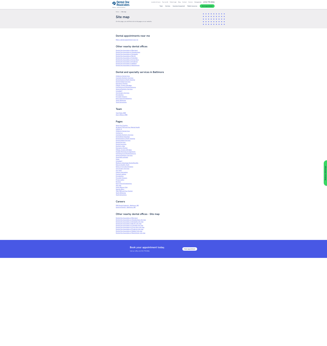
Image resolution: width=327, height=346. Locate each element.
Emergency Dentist (121, 83)
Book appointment (189, 249)
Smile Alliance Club (121, 187)
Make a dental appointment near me (127, 40)
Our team (119, 170)
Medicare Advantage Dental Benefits (127, 163)
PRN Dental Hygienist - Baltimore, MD (127, 205)
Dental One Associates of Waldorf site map (129, 231)
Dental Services (121, 142)
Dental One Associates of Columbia (127, 58)
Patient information (122, 172)
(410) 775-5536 (144, 251)
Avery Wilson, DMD (121, 115)
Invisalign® (119, 91)
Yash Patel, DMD (121, 113)
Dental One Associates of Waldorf (126, 63)
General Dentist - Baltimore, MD (126, 207)
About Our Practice (122, 125)
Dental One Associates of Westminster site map (130, 233)
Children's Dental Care (123, 76)
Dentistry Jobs (120, 146)
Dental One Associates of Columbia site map (129, 225)
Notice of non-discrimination (124, 167)
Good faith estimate (122, 157)
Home (117, 12)
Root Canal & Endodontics (124, 98)
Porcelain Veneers (121, 97)
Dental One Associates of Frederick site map (129, 229)
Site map (118, 185)
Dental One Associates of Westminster (128, 65)
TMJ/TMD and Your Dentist (124, 191)
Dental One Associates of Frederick (127, 62)
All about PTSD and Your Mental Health (128, 127)
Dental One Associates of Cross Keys (127, 60)
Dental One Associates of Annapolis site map (129, 222)
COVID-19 (119, 129)
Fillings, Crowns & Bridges (124, 85)
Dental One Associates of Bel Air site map (128, 224)
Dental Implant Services (123, 82)
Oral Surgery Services (122, 93)
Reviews (118, 182)
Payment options (121, 174)
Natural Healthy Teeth (122, 165)
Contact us (119, 133)
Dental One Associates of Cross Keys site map (130, 227)
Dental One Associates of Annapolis (127, 54)
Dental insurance (121, 144)
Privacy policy (120, 180)
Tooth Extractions (121, 102)
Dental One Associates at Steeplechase (128, 52)
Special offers (120, 189)
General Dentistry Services (124, 89)
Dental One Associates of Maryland (127, 50)
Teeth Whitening (121, 100)
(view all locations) (121, 7)
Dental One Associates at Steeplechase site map (131, 220)
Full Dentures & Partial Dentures (126, 87)
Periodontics (120, 95)
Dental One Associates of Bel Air (126, 56)
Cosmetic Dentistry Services (124, 78)
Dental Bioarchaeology (123, 137)
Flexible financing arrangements (125, 152)
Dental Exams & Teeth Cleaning (125, 80)
